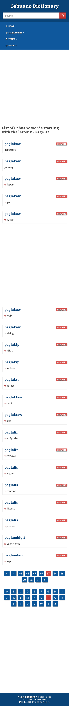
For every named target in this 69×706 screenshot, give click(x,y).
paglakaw (12, 144)
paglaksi (11, 380)
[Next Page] (38, 579)
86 (41, 573)
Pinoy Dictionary (27, 697)
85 (34, 573)
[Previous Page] (13, 573)
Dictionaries (15, 32)
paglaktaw (13, 397)
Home (11, 26)
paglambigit (14, 538)
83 (20, 573)
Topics (12, 39)
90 (24, 579)
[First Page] (7, 573)
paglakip (11, 345)
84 (27, 573)
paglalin (11, 432)
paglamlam (13, 555)
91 (31, 579)
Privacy (12, 45)
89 (62, 573)
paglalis (11, 468)
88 (55, 573)
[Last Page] (45, 579)
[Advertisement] (34, 87)
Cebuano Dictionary (34, 6)
